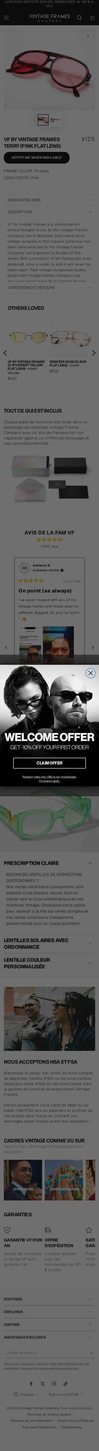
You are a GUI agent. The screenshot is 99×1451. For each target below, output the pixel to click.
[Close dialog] (91, 673)
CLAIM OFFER (49, 763)
